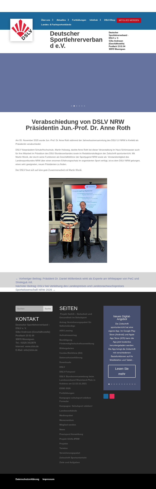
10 (132, 384)
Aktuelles (61, 20)
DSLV (62, 367)
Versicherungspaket (69, 453)
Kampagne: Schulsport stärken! (75, 406)
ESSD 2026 (65, 388)
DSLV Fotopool (67, 371)
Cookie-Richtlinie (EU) (70, 353)
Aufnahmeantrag (68, 335)
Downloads (65, 362)
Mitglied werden (67, 424)
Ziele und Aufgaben (69, 462)
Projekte (63, 443)
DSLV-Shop (109, 20)
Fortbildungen (79, 20)
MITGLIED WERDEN (129, 20)
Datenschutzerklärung (70, 357)
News (62, 429)
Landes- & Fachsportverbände (56, 24)
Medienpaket (66, 415)
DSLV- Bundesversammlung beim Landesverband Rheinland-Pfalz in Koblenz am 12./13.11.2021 (77, 380)
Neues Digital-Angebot (122, 318)
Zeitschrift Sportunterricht (73, 457)
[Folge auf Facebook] (105, 396)
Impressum (48, 479)
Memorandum (66, 420)
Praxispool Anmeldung (71, 434)
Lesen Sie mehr (122, 371)
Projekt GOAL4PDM (69, 439)
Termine (63, 448)
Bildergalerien (66, 348)
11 (134, 384)
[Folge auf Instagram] (112, 396)
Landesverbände (68, 410)
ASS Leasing (66, 330)
